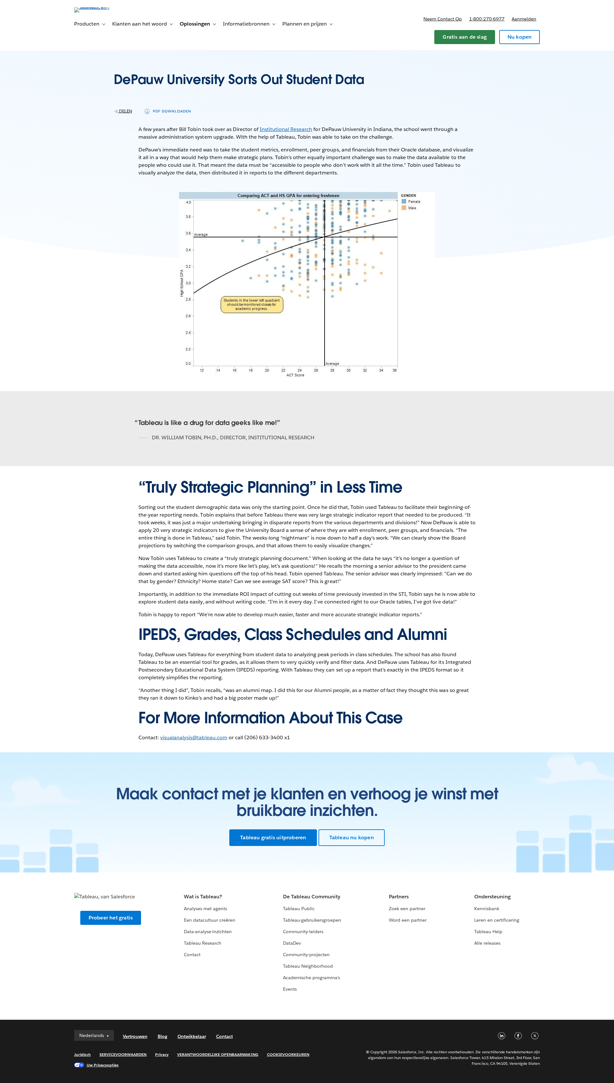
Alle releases (487, 943)
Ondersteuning (492, 896)
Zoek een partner (407, 908)
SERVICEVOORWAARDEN (123, 1054)
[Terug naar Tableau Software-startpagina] (101, 7)
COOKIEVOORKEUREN (288, 1054)
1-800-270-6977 (487, 19)
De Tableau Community (311, 896)
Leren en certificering (496, 920)
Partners (399, 896)
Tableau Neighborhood (308, 966)
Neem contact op (442, 19)
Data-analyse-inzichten (208, 931)
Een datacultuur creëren (209, 920)
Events (290, 989)
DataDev (292, 943)
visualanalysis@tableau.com (193, 737)
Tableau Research (202, 943)
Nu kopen (520, 37)
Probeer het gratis (111, 917)
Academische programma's (311, 977)
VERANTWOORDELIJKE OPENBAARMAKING (217, 1054)
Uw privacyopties (103, 1065)
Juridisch (82, 1054)
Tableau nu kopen (351, 837)
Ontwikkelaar (191, 1036)
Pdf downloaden (172, 111)
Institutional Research (286, 129)
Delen (125, 111)
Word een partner (408, 920)
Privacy (161, 1054)
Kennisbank (486, 908)
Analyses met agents (205, 908)
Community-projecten (306, 954)
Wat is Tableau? (203, 896)
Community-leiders (303, 931)
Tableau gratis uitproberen (273, 837)
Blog (162, 1036)
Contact (192, 954)
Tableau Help (488, 931)
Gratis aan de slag (465, 37)
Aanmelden (524, 19)
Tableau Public (299, 908)
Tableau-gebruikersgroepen (312, 920)
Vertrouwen (135, 1036)
